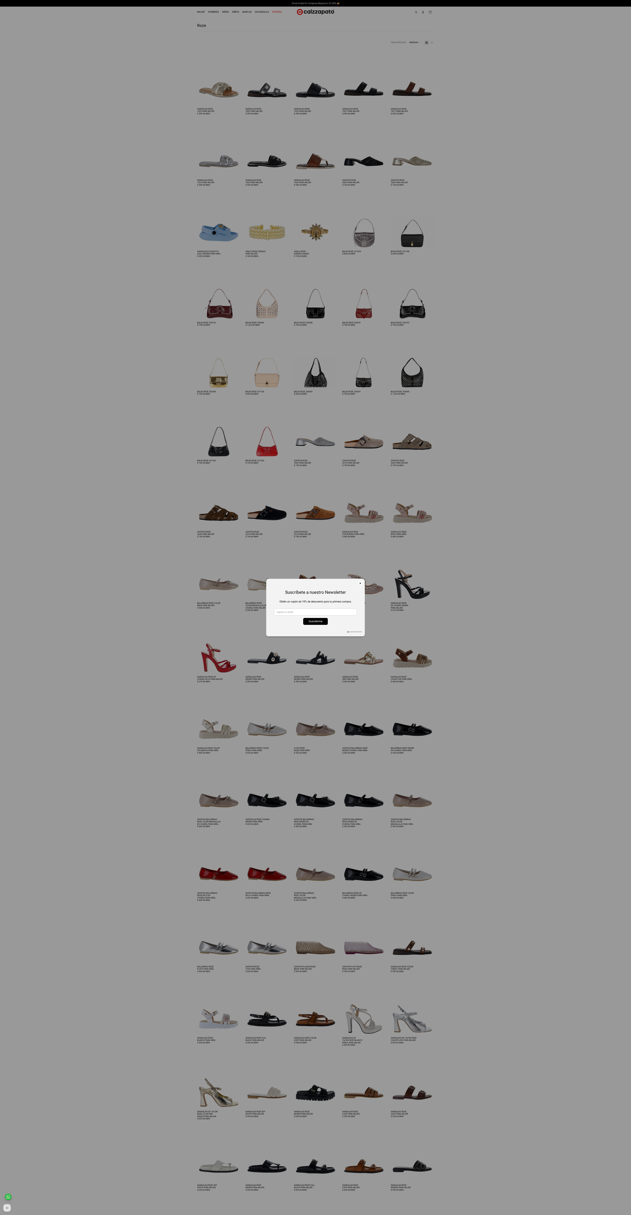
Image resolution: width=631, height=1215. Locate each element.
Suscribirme (315, 621)
